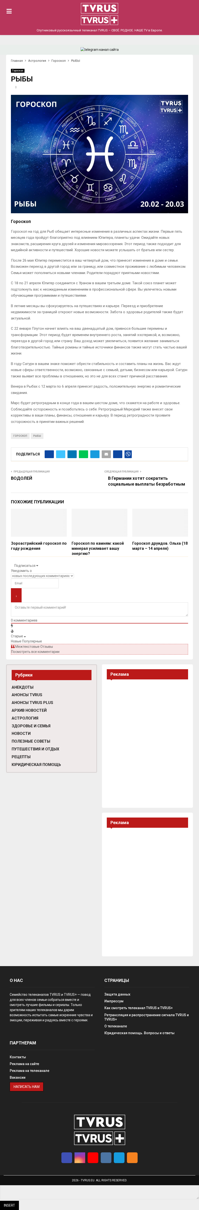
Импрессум (114, 1001)
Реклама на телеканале (29, 1071)
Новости (21, 733)
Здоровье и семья (31, 726)
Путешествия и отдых (35, 749)
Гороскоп (17, 70)
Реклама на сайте (24, 1064)
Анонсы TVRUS (27, 695)
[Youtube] (93, 1157)
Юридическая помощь (36, 764)
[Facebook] (66, 1157)
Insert (9, 1205)
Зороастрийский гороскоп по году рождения (39, 546)
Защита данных (117, 994)
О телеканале (115, 1026)
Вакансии (17, 1077)
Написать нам (27, 1087)
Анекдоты (22, 687)
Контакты (18, 1057)
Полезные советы (31, 741)
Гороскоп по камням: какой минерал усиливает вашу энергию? (98, 548)
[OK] (132, 1157)
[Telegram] (119, 1157)
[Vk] (106, 1157)
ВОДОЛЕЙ (21, 478)
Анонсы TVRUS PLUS (32, 702)
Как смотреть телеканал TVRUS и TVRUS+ (138, 1008)
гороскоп (20, 436)
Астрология (25, 718)
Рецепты (21, 757)
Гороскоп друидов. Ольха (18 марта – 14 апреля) (160, 546)
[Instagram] (80, 1157)
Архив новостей (29, 710)
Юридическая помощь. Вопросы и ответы (139, 1033)
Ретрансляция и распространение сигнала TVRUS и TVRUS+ (146, 1017)
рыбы (37, 436)
